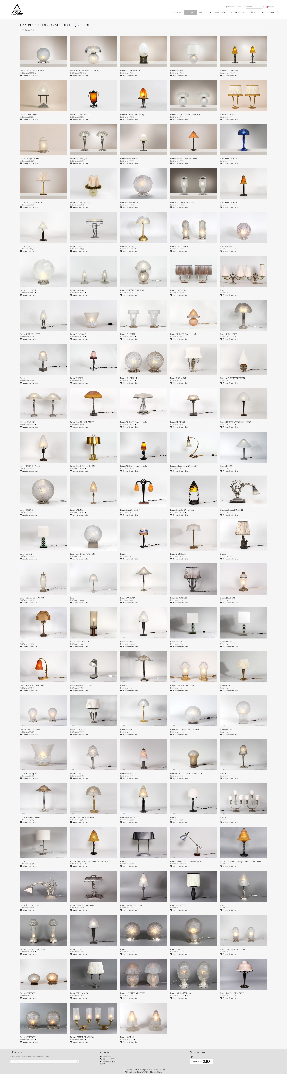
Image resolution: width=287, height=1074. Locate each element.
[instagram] (192, 1056)
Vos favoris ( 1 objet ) (235, 7)
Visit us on (197, 1061)
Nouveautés (178, 12)
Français (271, 7)
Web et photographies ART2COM (137, 1072)
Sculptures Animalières (218, 12)
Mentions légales (156, 1072)
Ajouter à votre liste (30, 75)
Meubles (233, 12)
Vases (243, 12)
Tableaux (252, 12)
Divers (261, 12)
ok (77, 1062)
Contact (272, 12)
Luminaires (190, 12)
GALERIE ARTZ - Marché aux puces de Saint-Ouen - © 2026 (143, 1069)
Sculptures (203, 12)
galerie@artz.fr (107, 1056)
